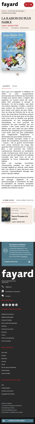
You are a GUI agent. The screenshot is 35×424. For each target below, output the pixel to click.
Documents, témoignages (16, 11)
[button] (20, 28)
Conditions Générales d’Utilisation (12, 405)
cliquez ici (24, 256)
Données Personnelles (8, 408)
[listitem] (3, 304)
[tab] (6, 86)
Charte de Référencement (9, 410)
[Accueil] (10, 4)
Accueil (4, 11)
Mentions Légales (7, 403)
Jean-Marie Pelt (10, 25)
